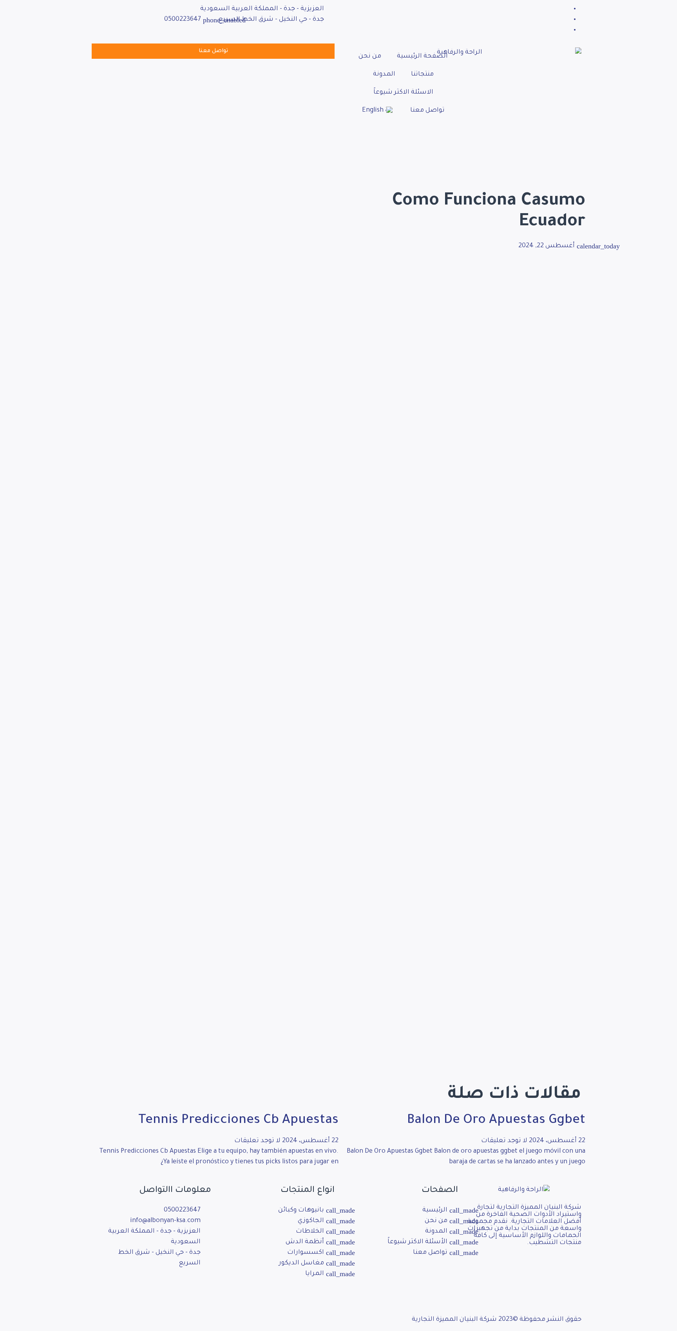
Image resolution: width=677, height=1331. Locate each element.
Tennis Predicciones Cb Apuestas (238, 1121)
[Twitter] (159, 1286)
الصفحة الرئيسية (422, 56)
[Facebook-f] (201, 1286)
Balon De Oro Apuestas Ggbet (496, 1121)
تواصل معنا (427, 110)
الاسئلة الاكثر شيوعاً (403, 92)
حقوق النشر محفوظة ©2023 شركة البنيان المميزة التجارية (496, 1319)
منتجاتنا (422, 74)
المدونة (384, 74)
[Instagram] (180, 1286)
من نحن (369, 56)
